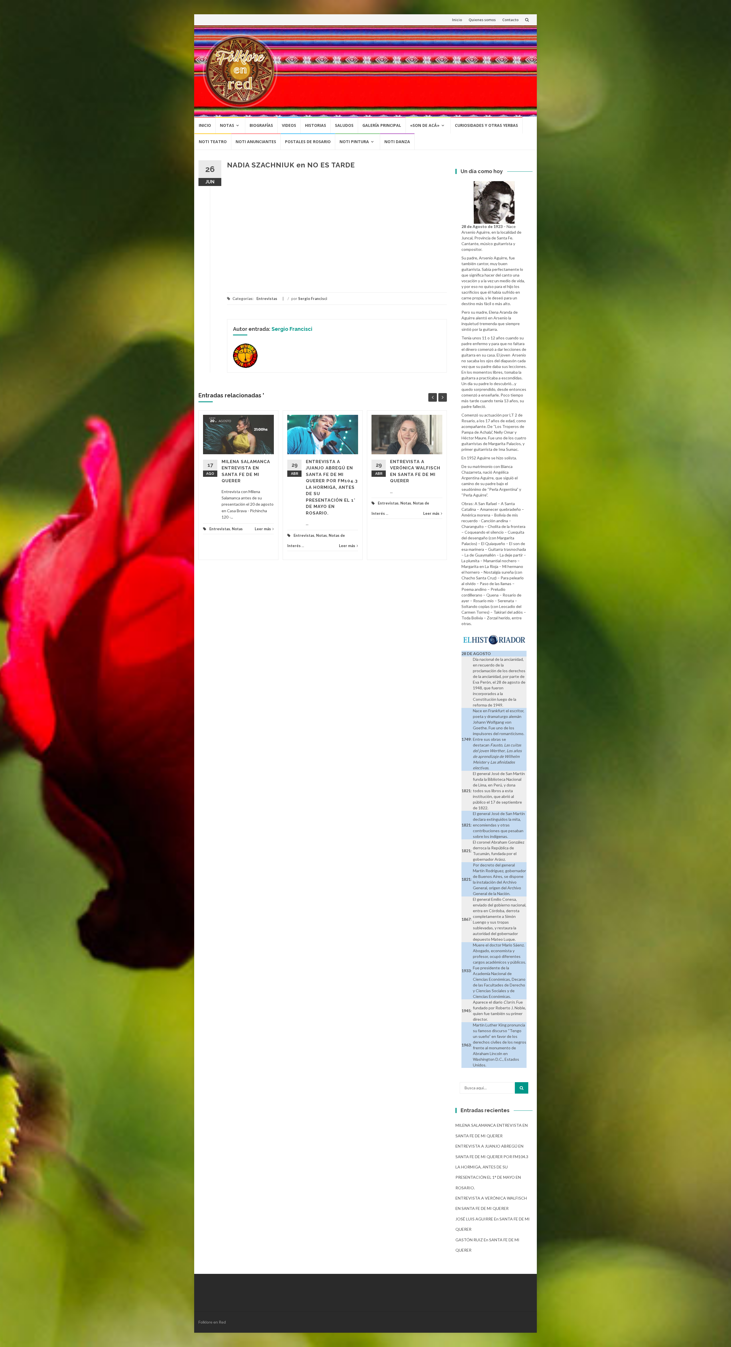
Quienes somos (482, 19)
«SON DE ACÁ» (424, 125)
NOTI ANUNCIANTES (256, 141)
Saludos (344, 125)
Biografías (261, 125)
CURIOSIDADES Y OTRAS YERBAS (486, 125)
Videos (289, 125)
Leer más (263, 529)
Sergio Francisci (312, 298)
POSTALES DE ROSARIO (308, 141)
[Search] (521, 1088)
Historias (315, 125)
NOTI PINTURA (354, 141)
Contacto (510, 19)
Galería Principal (381, 125)
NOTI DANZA (397, 141)
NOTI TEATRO (213, 141)
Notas (227, 125)
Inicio (457, 19)
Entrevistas (266, 298)
